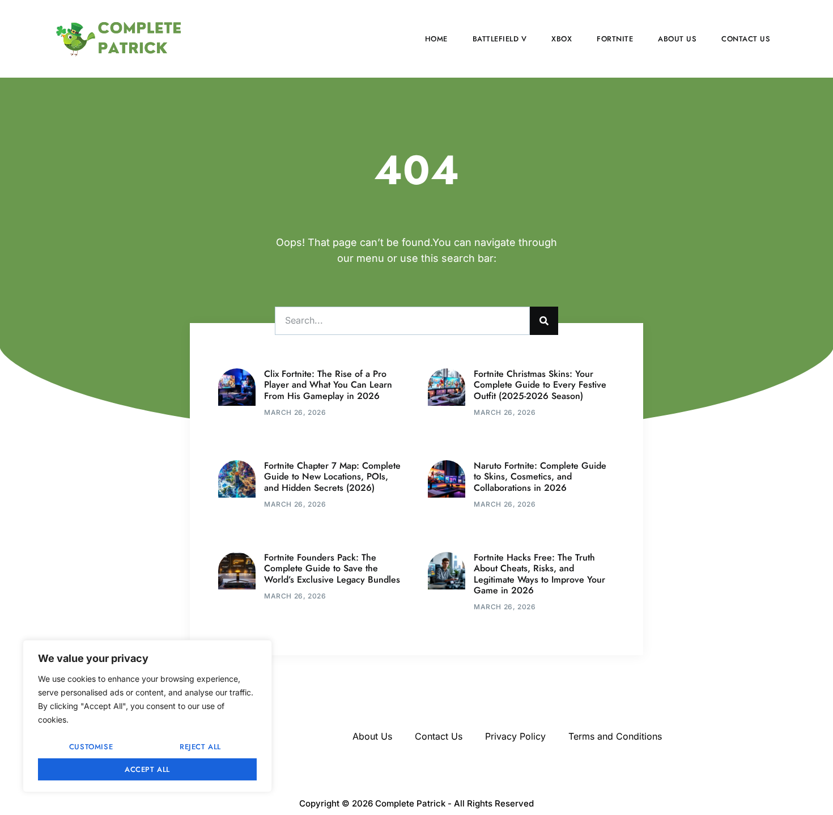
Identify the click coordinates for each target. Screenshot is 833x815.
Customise (91, 746)
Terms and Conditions (615, 736)
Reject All (200, 746)
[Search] (544, 321)
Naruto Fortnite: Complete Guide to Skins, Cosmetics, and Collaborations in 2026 (540, 476)
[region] (147, 716)
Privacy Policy (515, 736)
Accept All (147, 769)
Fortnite (615, 38)
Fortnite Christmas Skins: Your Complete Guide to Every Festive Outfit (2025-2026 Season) (540, 384)
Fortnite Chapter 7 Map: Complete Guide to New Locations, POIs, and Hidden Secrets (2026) (332, 476)
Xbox (561, 38)
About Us (677, 38)
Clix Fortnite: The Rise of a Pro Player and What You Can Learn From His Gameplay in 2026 (328, 384)
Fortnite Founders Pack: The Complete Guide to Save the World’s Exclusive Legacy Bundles (332, 568)
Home (436, 38)
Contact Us (745, 38)
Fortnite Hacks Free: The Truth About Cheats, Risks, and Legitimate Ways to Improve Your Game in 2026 (539, 574)
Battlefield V (500, 38)
